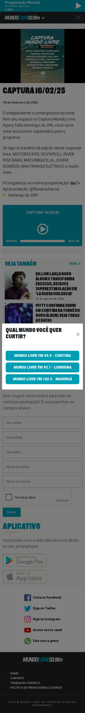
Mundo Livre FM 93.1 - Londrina (43, 367)
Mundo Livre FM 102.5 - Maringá (42, 379)
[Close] (78, 334)
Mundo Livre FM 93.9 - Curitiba (42, 355)
